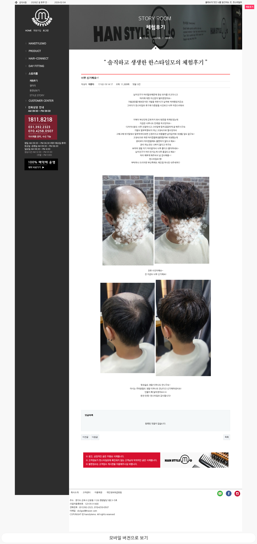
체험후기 (42, 79)
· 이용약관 (98, 492)
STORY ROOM (42, 73)
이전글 (85, 437)
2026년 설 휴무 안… (40, 2)
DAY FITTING (42, 66)
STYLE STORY (42, 94)
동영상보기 (42, 89)
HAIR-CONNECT (42, 58)
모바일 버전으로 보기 (128, 538)
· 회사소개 (74, 492)
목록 (227, 437)
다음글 (95, 437)
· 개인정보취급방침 (113, 492)
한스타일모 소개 (42, 43)
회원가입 (37, 31)
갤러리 (42, 84)
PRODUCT (42, 51)
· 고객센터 (86, 492)
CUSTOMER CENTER (42, 101)
